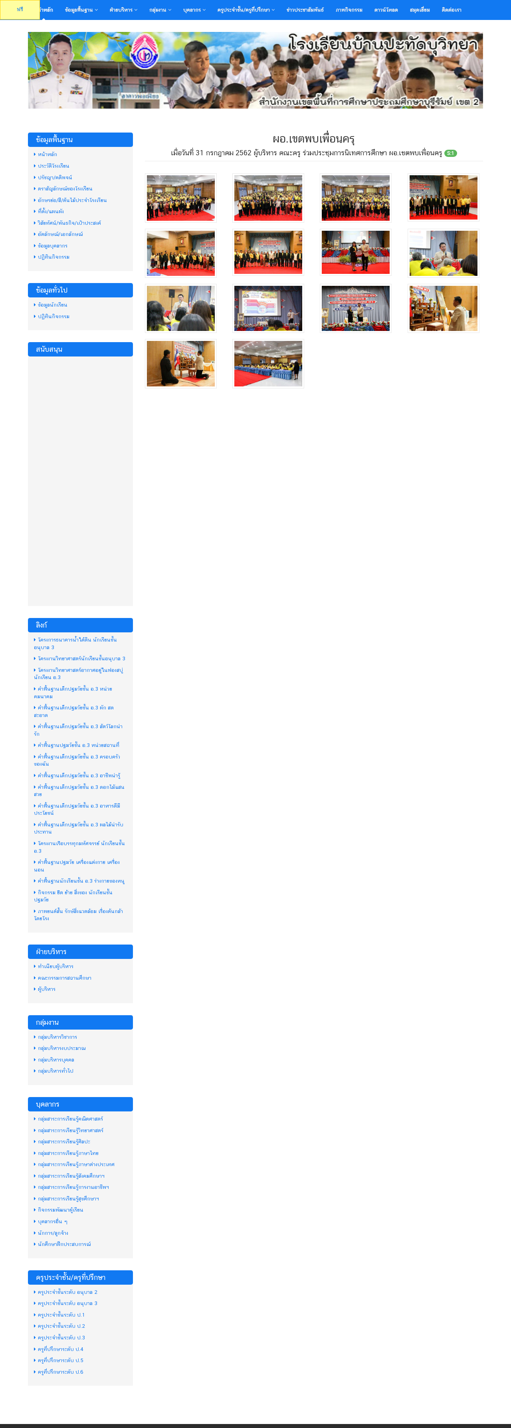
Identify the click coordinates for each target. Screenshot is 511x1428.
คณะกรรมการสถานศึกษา (64, 978)
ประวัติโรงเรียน (53, 166)
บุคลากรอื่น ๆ (52, 1221)
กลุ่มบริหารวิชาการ (57, 1037)
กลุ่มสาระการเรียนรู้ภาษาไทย (68, 1153)
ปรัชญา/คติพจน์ (55, 177)
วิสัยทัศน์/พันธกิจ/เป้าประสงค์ (69, 223)
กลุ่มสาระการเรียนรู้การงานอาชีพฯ (73, 1187)
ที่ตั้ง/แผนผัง (51, 211)
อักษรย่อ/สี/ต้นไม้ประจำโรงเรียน (72, 200)
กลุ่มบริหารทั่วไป (55, 1071)
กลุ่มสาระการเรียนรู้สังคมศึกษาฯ (71, 1176)
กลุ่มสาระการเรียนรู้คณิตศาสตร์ (70, 1119)
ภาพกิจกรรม (349, 10)
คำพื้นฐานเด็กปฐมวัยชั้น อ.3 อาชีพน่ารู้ (79, 775)
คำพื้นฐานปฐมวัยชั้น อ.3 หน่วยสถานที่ (78, 745)
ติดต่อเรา (451, 10)
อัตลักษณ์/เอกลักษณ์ (60, 234)
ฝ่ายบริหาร (122, 10)
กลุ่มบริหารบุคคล (56, 1060)
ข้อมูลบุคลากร (52, 246)
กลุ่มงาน (158, 10)
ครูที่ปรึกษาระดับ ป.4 (60, 1349)
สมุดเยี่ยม (420, 10)
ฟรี (20, 9)
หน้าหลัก (43, 10)
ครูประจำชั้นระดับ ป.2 (61, 1326)
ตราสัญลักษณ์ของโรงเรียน (65, 189)
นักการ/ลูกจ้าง (53, 1233)
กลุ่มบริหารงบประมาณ (61, 1048)
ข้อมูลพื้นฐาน (80, 10)
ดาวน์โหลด (386, 10)
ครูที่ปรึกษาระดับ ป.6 (60, 1372)
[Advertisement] (80, 480)
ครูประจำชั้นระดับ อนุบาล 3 (67, 1303)
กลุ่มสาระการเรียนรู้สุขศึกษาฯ (68, 1199)
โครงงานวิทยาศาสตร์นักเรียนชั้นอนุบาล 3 (81, 659)
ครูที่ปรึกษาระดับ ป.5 (60, 1360)
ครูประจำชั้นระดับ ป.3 (61, 1338)
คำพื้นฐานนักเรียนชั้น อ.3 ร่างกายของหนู (81, 881)
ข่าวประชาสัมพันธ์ (305, 10)
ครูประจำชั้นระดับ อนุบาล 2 (67, 1292)
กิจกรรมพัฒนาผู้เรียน (60, 1210)
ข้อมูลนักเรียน (52, 305)
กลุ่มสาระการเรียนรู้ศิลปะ (64, 1142)
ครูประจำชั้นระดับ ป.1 (61, 1315)
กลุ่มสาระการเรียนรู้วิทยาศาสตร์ (70, 1130)
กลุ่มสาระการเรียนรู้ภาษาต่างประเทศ (76, 1164)
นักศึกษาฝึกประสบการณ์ (64, 1244)
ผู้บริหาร (46, 989)
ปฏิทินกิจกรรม (53, 257)
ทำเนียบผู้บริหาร (55, 966)
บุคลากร (192, 10)
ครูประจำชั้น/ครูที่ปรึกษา (244, 10)
